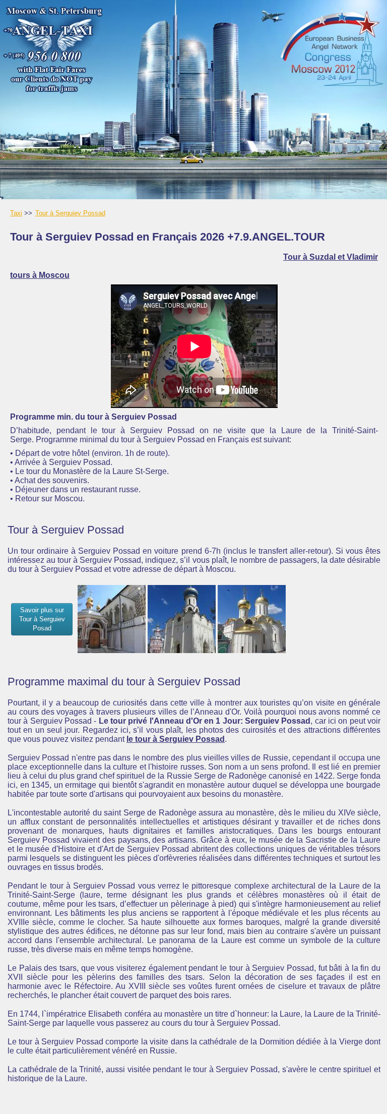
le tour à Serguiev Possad (175, 739)
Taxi (16, 213)
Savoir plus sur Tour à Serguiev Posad (42, 619)
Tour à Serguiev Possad (70, 213)
